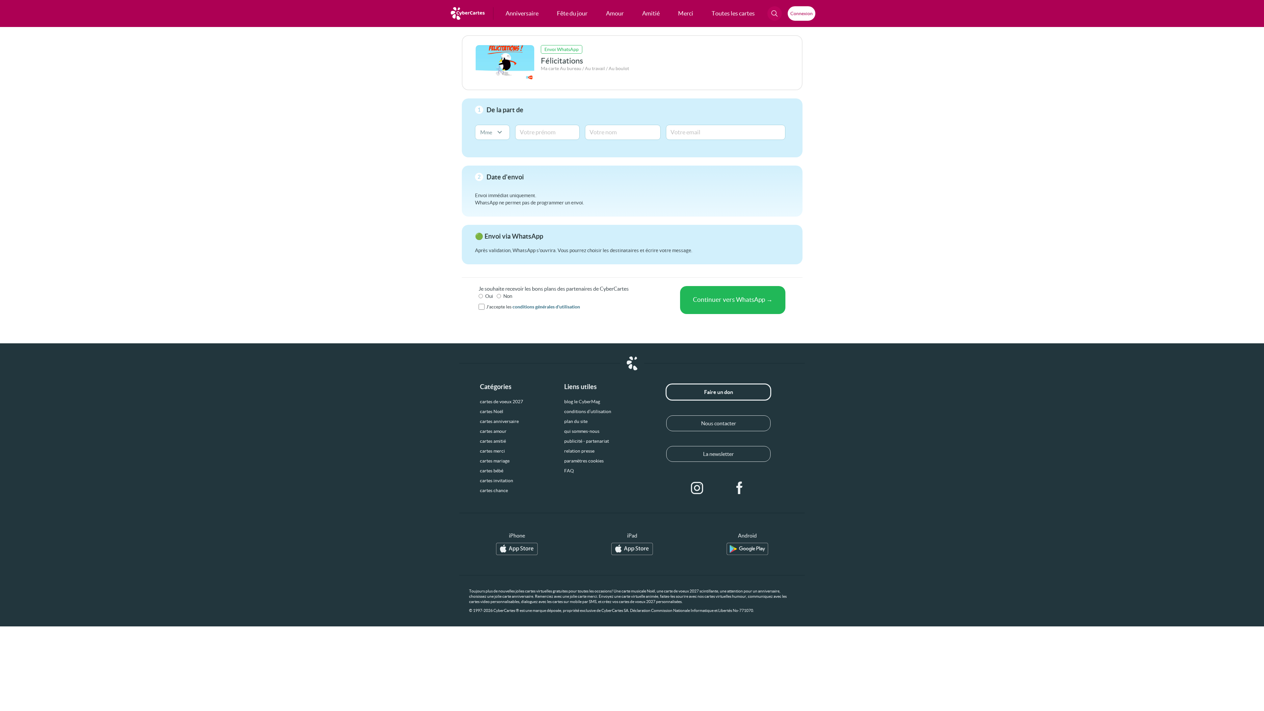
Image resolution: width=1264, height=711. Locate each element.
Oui (489, 296)
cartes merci (492, 451)
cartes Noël (491, 411)
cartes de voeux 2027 (501, 401)
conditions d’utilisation (587, 411)
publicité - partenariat (586, 441)
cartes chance (494, 490)
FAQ (569, 470)
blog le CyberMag (582, 401)
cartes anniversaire (499, 421)
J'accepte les (533, 306)
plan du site (576, 421)
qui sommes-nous (581, 431)
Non (507, 296)
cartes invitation (496, 480)
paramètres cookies (584, 460)
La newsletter (718, 454)
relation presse (579, 451)
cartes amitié (493, 441)
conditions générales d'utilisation (546, 306)
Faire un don (718, 392)
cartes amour (493, 431)
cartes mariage (495, 460)
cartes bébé (491, 470)
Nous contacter (718, 423)
